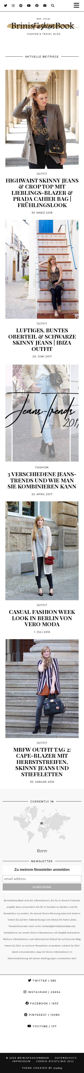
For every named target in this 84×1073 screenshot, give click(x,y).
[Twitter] (5, 6)
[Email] (45, 6)
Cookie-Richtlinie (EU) (55, 1061)
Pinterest (44, 1014)
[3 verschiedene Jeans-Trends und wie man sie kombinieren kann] (42, 413)
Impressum (21, 1061)
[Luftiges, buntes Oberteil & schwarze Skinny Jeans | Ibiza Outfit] (42, 269)
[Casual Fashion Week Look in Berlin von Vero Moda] (42, 550)
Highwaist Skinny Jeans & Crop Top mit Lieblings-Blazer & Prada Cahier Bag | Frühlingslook (42, 192)
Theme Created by (42, 1068)
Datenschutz (66, 1057)
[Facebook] (37, 6)
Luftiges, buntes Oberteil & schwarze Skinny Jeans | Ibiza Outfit (42, 339)
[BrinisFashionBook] (42, 27)
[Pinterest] (21, 6)
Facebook (43, 1003)
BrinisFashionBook (33, 1057)
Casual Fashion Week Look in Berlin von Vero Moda (42, 618)
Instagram (44, 992)
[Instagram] (13, 6)
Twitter (44, 980)
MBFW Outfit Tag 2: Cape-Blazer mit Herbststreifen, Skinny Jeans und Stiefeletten (42, 761)
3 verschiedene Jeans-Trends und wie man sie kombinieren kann (42, 480)
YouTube (44, 1026)
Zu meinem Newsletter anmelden (42, 870)
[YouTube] (29, 6)
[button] (78, 6)
